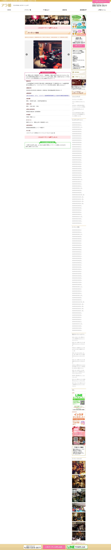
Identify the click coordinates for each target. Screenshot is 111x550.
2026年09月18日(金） (77, 177)
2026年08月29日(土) (76, 122)
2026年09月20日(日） (77, 190)
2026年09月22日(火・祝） (78, 199)
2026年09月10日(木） (77, 157)
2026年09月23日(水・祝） (78, 203)
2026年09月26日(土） (77, 214)
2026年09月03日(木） (77, 140)
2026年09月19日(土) (76, 181)
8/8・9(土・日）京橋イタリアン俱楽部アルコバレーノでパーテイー (78, 384)
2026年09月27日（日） (77, 216)
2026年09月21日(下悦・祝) (78, 194)
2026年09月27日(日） (77, 218)
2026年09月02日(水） (77, 137)
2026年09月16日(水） (77, 172)
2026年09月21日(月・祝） (78, 196)
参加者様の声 (83, 10)
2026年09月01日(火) (76, 135)
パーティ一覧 (27, 10)
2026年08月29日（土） (77, 127)
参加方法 (65, 10)
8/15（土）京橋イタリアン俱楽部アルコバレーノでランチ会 (78, 361)
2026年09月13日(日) (76, 166)
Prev (27, 54)
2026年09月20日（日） (77, 188)
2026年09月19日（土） (77, 179)
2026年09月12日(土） (77, 161)
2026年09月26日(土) (76, 209)
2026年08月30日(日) (76, 133)
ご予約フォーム (102, 10)
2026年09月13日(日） (77, 168)
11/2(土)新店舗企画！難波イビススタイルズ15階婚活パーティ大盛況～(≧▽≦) (78, 114)
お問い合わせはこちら (101, 1)
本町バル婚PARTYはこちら (78, 543)
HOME (9, 10)
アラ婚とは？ (46, 10)
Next (69, 54)
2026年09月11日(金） (77, 159)
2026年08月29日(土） (77, 124)
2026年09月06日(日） (77, 151)
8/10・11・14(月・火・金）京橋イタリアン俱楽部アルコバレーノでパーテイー (78, 372)
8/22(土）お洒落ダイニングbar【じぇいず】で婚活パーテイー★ (78, 349)
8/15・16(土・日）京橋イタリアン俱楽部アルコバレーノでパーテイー (78, 339)
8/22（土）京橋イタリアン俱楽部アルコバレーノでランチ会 (78, 344)
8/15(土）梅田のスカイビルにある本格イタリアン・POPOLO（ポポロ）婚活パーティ (78, 366)
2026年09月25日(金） (77, 207)
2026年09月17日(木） (77, 175)
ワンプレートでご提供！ (77, 99)
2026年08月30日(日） (77, 129)
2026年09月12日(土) (76, 164)
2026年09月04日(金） (77, 142)
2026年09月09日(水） (77, 155)
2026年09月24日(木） (77, 205)
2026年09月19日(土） (77, 183)
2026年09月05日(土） (77, 148)
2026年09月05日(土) (76, 144)
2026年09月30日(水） (77, 223)
